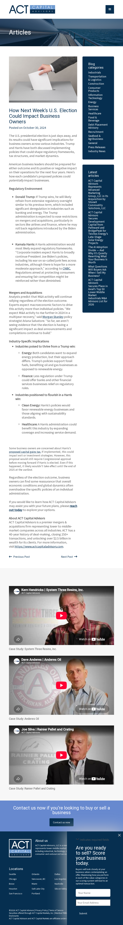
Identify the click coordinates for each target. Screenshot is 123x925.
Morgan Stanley (52, 317)
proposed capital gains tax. (25, 452)
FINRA (65, 913)
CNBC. (67, 268)
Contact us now (61, 822)
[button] (110, 9)
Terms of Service (56, 910)
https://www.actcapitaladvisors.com (39, 546)
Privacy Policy (41, 910)
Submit (83, 913)
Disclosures (14, 915)
